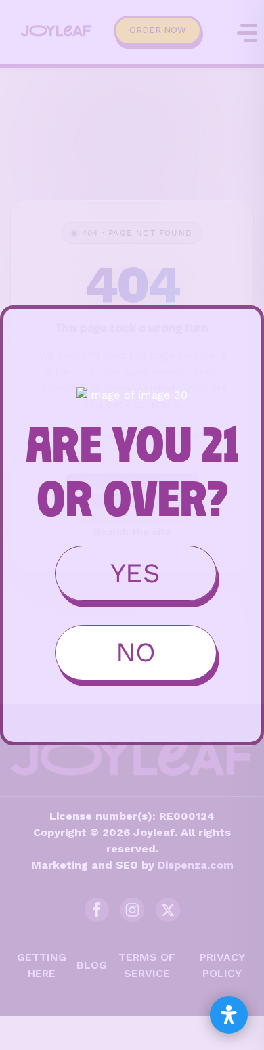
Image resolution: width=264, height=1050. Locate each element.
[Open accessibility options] (229, 1015)
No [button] (136, 652)
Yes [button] (135, 573)
